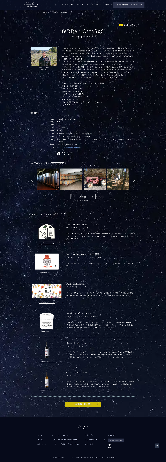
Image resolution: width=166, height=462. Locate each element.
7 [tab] (55, 191)
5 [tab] (49, 191)
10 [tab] (64, 191)
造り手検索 (89, 444)
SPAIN (54, 12)
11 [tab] (67, 191)
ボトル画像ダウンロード (45, 243)
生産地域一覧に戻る (83, 404)
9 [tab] (61, 191)
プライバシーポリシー (56, 457)
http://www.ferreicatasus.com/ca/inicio (68, 147)
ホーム (56, 5)
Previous (32, 179)
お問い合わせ (137, 5)
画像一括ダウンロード (57, 163)
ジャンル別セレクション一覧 (95, 440)
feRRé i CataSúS (63, 12)
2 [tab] (41, 191)
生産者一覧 (80, 5)
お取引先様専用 (122, 5)
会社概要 (106, 5)
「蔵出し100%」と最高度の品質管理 (64, 440)
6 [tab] (52, 191)
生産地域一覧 (46, 12)
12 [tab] (69, 191)
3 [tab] (43, 191)
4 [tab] (46, 191)
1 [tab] (38, 191)
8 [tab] (58, 191)
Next (134, 179)
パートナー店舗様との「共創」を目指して (66, 444)
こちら (90, 201)
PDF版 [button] (83, 197)
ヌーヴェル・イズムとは (60, 435)
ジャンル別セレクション (94, 5)
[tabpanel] (48, 179)
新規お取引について (115, 435)
